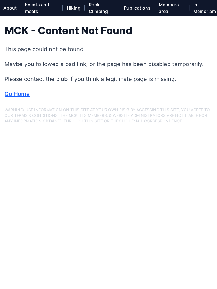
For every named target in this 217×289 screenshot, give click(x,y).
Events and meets (37, 8)
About (10, 8)
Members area (169, 8)
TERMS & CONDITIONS (36, 115)
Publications (137, 8)
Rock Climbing (98, 8)
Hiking (74, 8)
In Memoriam (204, 8)
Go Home (17, 94)
